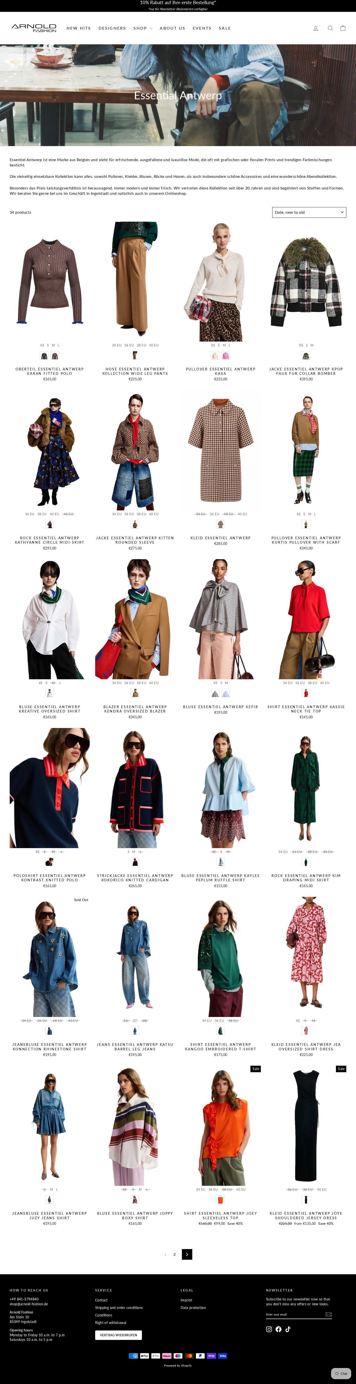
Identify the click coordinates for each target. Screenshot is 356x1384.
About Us (173, 28)
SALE (225, 28)
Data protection (193, 1308)
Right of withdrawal (110, 1323)
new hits (79, 28)
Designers (112, 28)
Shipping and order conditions (119, 1308)
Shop (141, 28)
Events (202, 28)
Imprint (186, 1300)
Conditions (103, 1315)
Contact (101, 1300)
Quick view (50, 336)
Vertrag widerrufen (118, 1335)
